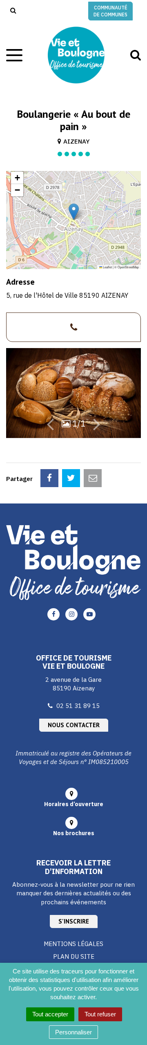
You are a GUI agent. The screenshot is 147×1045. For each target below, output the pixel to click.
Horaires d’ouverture (73, 804)
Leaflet (107, 267)
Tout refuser (100, 1014)
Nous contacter (74, 725)
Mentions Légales (73, 944)
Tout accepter (50, 1014)
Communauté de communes (110, 11)
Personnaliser (73, 1032)
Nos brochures (73, 833)
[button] (74, 211)
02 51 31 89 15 (78, 706)
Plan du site (73, 956)
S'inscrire (73, 921)
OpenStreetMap (128, 267)
